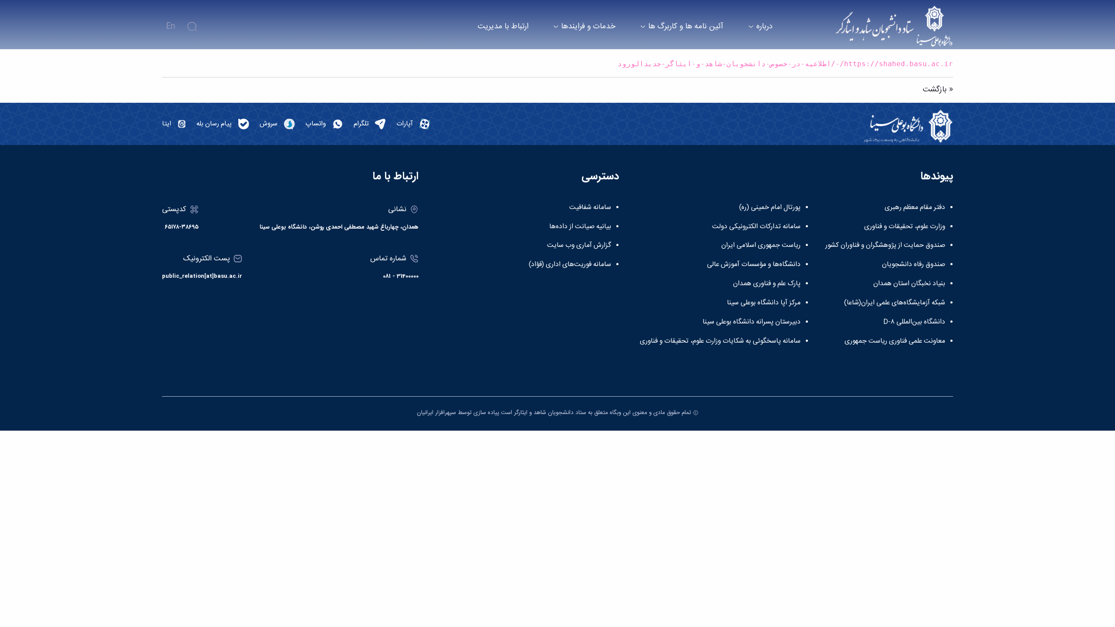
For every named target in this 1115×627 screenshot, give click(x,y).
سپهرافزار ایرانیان (436, 413)
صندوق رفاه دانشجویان (913, 264)
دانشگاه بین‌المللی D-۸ (914, 322)
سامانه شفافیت (590, 207)
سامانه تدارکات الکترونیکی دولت (756, 227)
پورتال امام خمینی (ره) (770, 207)
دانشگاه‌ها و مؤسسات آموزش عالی (754, 264)
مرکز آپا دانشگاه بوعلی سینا (764, 303)
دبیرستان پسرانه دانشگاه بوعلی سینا (752, 322)
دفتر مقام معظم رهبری (915, 207)
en (170, 26)
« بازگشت (938, 89)
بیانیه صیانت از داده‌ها (580, 227)
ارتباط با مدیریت (503, 27)
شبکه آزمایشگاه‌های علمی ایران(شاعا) (894, 303)
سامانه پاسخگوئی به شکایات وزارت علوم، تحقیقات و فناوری (720, 341)
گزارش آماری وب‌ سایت (579, 245)
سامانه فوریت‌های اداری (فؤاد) (570, 264)
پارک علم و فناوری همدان (767, 284)
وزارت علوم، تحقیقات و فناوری (904, 227)
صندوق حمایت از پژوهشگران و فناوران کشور (885, 245)
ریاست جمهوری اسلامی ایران (761, 245)
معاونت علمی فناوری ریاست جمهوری (895, 341)
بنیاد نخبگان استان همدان (909, 284)
